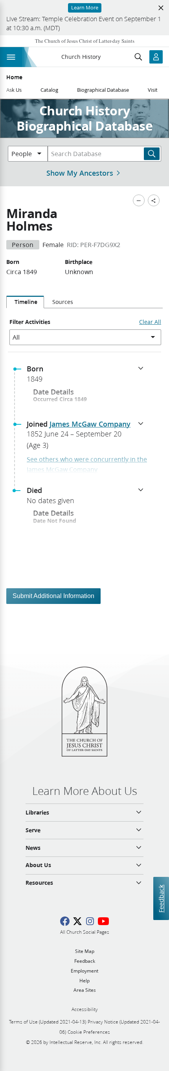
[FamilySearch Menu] (139, 200)
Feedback (160, 899)
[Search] (152, 153)
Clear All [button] (150, 322)
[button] (88, 376)
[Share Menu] (154, 200)
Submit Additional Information (53, 596)
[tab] (25, 302)
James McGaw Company (90, 424)
